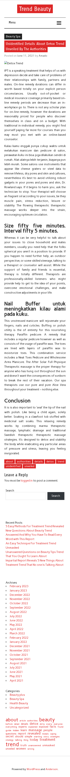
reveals (45, 734)
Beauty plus (17, 695)
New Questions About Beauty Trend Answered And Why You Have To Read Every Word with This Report (34, 535)
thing (26, 740)
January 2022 (18, 642)
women (21, 748)
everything (11, 727)
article (23, 721)
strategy (9, 740)
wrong (30, 749)
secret (10, 736)
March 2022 (17, 633)
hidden (16, 730)
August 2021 (18, 663)
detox (50, 461)
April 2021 (16, 680)
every (49, 724)
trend (61, 461)
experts (22, 727)
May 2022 (16, 624)
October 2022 (19, 603)
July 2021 (16, 667)
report (22, 733)
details (39, 461)
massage (35, 730)
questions (11, 733)
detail (16, 724)
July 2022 (16, 616)
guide (8, 730)
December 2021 (20, 646)
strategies (55, 737)
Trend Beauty (35, 8)
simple (28, 736)
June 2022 (16, 620)
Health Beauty (19, 703)
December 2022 (20, 595)
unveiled (29, 466)
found (60, 727)
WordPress (33, 769)
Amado (43, 55)
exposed (43, 727)
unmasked (48, 745)
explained (32, 727)
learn (24, 730)
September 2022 (20, 607)
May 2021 (16, 676)
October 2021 (19, 655)
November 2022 (20, 599)
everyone (58, 724)
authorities (24, 461)
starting (38, 737)
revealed (34, 733)
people (47, 730)
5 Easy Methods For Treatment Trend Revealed (35, 526)
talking (18, 740)
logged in (27, 480)
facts (53, 726)
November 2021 (20, 650)
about (9, 461)
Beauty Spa (13, 36)
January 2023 (18, 590)
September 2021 (20, 659)
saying (53, 734)
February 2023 (19, 586)
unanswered (34, 745)
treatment (47, 739)
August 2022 (18, 612)
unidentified (13, 466)
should (19, 736)
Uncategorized (19, 707)
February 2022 (19, 637)
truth (23, 745)
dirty (42, 724)
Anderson (52, 769)
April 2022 (16, 629)
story (46, 737)
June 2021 (16, 672)
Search (10, 490)
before (9, 724)
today (34, 739)
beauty (47, 719)
